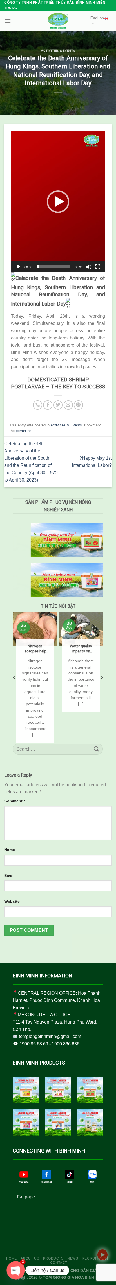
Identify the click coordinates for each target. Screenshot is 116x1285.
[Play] (18, 267)
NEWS (72, 1258)
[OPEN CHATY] (15, 1270)
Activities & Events (58, 51)
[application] (58, 201)
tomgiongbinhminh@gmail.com (50, 1036)
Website (12, 901)
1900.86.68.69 (33, 1043)
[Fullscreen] (98, 267)
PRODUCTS (53, 1258)
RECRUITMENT (95, 1258)
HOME (11, 1258)
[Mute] (89, 267)
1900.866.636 (65, 1043)
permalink (24, 431)
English (97, 18)
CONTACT (58, 1263)
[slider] (53, 266)
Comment (14, 801)
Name (9, 849)
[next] (101, 677)
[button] (58, 201)
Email (9, 875)
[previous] (14, 677)
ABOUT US (30, 1258)
